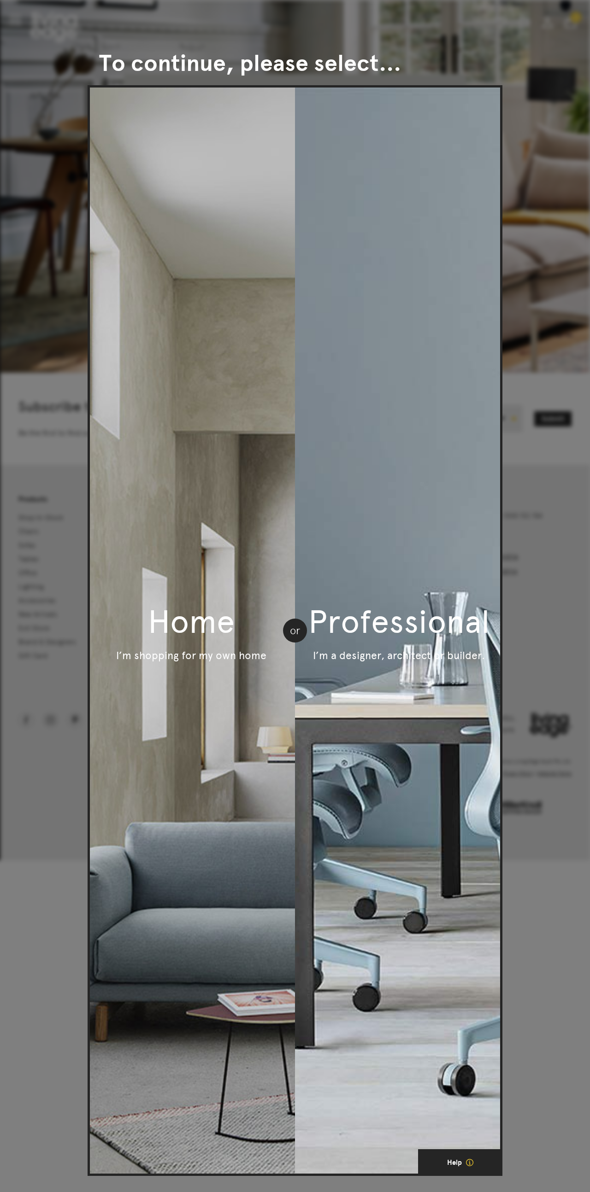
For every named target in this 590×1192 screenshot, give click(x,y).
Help (455, 1162)
